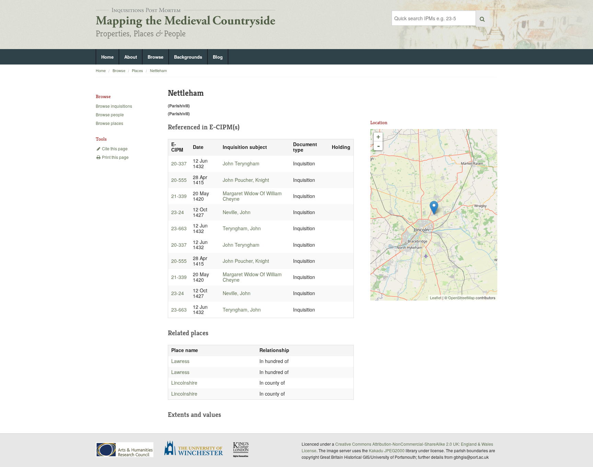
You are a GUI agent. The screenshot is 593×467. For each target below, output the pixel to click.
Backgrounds (188, 57)
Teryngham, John (242, 228)
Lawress (180, 361)
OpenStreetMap (461, 297)
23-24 (177, 212)
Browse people (110, 114)
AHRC (125, 450)
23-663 (179, 228)
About (130, 57)
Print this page (115, 157)
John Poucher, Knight (246, 179)
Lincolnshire (184, 382)
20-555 (179, 179)
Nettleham (158, 70)
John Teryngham (241, 163)
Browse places (109, 123)
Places (137, 70)
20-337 (179, 163)
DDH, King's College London (241, 449)
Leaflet (435, 297)
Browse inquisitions (114, 106)
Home (107, 57)
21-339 (179, 195)
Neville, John (237, 212)
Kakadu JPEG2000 (387, 450)
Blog (218, 57)
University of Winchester (196, 449)
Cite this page (114, 148)
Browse (155, 57)
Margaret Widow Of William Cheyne (252, 196)
